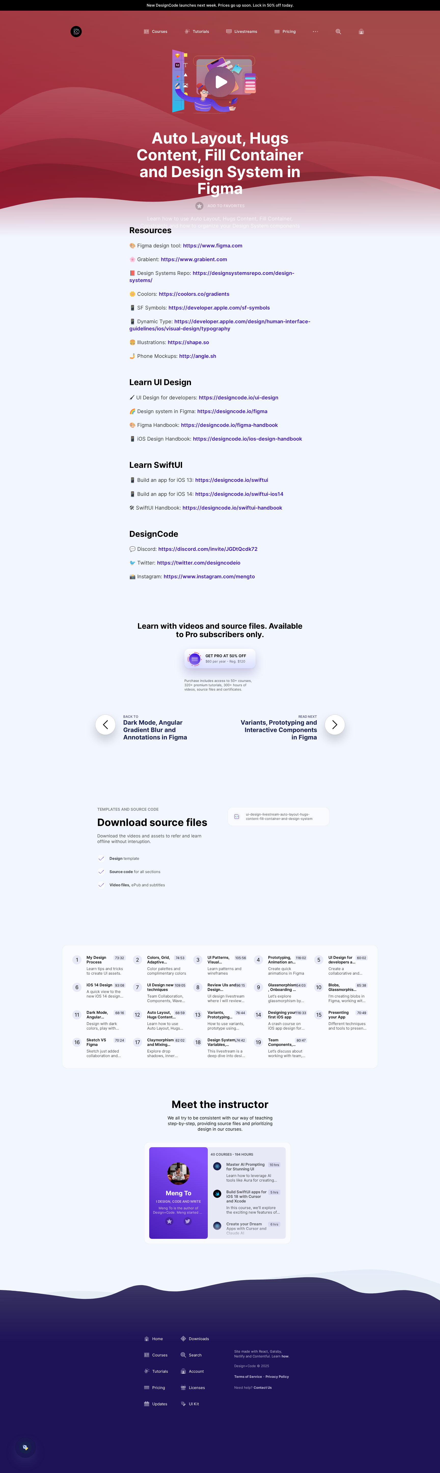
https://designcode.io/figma (232, 411)
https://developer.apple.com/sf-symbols (219, 308)
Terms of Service (248, 1376)
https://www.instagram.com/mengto (209, 576)
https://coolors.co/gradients (194, 294)
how (285, 1356)
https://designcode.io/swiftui (231, 480)
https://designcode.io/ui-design (238, 398)
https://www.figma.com (212, 246)
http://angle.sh (197, 356)
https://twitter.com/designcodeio (198, 563)
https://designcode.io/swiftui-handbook (232, 508)
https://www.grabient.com (194, 259)
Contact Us (263, 1387)
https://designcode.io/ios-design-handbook (247, 439)
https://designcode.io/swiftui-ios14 (239, 494)
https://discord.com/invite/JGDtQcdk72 (207, 549)
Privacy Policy (277, 1376)
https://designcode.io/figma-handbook (229, 425)
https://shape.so (188, 342)
